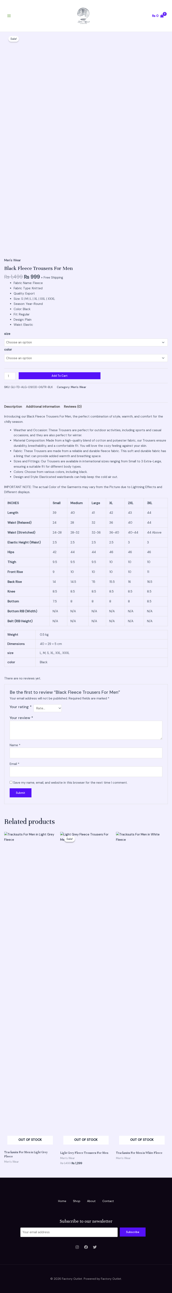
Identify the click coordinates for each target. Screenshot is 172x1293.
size (7, 334)
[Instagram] (77, 1247)
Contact (108, 1201)
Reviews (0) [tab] (73, 406)
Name (15, 745)
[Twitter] (95, 1247)
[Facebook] (86, 1247)
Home (62, 1201)
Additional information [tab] (43, 406)
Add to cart (60, 376)
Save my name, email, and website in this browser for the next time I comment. (70, 783)
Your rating (21, 706)
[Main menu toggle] (9, 16)
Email (14, 764)
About (91, 1201)
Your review (21, 717)
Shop (76, 1201)
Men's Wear (12, 260)
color (8, 349)
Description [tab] (13, 406)
